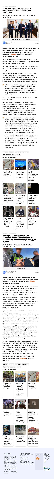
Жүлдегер (25, 152)
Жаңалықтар (5, 6)
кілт (19, 154)
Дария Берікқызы (10, 42)
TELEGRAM (22, 358)
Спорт (10, 6)
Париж (18, 152)
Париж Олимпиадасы (9, 154)
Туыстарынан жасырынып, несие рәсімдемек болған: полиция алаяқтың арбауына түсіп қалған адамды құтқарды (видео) (19, 239)
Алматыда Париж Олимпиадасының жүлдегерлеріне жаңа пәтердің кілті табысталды (17, 11)
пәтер (11, 152)
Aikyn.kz (13, 54)
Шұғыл (14, 6)
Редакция (38, 455)
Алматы (5, 152)
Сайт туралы (38, 454)
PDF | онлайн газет (38, 458)
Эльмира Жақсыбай (11, 271)
